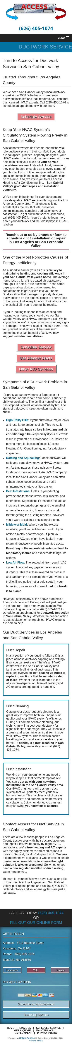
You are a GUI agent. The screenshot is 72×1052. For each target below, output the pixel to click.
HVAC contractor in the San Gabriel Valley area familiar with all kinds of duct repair (33, 666)
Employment (23, 1033)
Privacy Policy (47, 1033)
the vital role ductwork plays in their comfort (34, 149)
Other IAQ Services (36, 369)
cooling (42, 273)
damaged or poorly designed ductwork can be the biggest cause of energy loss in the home (35, 298)
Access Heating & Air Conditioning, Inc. (32, 181)
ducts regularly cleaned (38, 711)
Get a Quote (22, 1030)
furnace (47, 394)
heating (25, 273)
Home (10, 1028)
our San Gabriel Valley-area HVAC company (31, 317)
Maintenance (45, 1030)
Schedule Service (36, 117)
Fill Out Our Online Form (36, 922)
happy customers (25, 851)
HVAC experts (55, 619)
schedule (9, 612)
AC (8, 686)
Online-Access (27, 1038)
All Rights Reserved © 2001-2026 (49, 1038)
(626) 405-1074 (36, 28)
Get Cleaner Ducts (36, 358)
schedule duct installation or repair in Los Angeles (36, 240)
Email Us (25, 1028)
